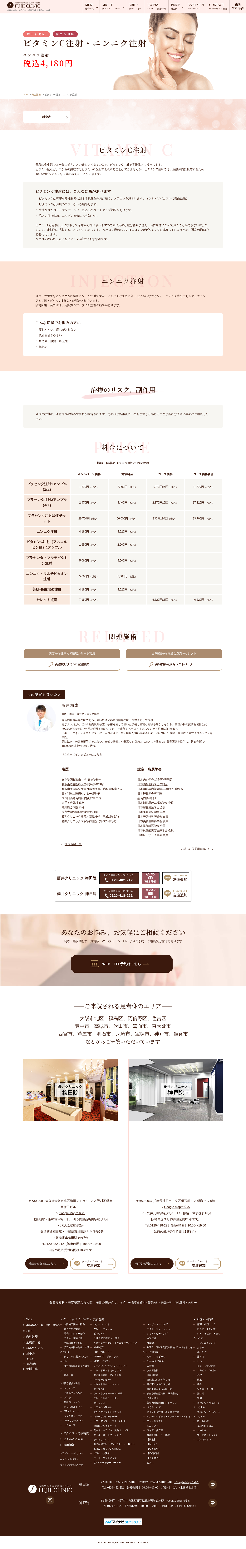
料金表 (30, 1354)
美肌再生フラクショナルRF (108, 1412)
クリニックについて (76, 1319)
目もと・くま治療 (206, 1329)
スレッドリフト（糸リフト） (109, 1370)
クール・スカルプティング (107, 1435)
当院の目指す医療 (73, 1342)
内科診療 (32, 1336)
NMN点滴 (99, 1347)
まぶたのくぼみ (205, 1425)
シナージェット (102, 1324)
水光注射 (151, 1338)
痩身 (199, 1384)
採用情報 (69, 1445)
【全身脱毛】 (154, 1458)
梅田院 (84, 1484)
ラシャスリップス (73, 1416)
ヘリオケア (70, 1388)
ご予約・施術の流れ (74, 1338)
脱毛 (199, 1379)
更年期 (200, 1393)
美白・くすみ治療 (206, 1366)
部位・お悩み (205, 1319)
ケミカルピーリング (157, 1333)
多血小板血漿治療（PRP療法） (163, 1393)
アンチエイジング (206, 1342)
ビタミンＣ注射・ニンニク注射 (163, 1412)
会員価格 (31, 1363)
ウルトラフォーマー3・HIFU (108, 1393)
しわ (199, 1361)
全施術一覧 (33, 1342)
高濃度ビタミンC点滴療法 (107, 1448)
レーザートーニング (157, 1324)
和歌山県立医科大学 (74, 784)
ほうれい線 (203, 1421)
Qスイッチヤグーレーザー (107, 1462)
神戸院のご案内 (72, 1329)
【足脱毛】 (152, 1444)
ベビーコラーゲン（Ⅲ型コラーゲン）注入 (115, 1342)
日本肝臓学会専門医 (149, 793)
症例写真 (32, 1369)
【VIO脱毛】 (153, 1453)
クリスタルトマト (73, 1406)
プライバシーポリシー (71, 1453)
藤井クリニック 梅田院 (76, 878)
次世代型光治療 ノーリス (107, 1338)
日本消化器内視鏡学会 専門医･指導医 (160, 789)
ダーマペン (99, 1389)
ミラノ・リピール (156, 1356)
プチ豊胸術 (152, 1370)
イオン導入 (152, 1398)
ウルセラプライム (103, 1329)
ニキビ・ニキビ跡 (206, 1370)
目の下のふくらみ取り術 (159, 1389)
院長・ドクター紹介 (74, 1333)
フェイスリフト (155, 1421)
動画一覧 (68, 1375)
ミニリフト (152, 1425)
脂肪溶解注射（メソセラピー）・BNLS (114, 1444)
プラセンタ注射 (102, 1453)
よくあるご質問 (73, 1439)
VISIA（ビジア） (102, 1361)
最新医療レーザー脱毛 (158, 1435)
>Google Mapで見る (186, 1482)
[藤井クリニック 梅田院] (70, 1119)
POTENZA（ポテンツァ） (107, 1356)
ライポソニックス (103, 1439)
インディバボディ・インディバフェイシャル (170, 1416)
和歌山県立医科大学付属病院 (79, 789)
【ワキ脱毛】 (154, 1448)
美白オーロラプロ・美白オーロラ (111, 1430)
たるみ (200, 1347)
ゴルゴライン (204, 1439)
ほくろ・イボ (154, 1407)
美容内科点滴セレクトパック (162, 1402)
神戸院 (84, 1503)
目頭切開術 (152, 1375)
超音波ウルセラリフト (105, 1425)
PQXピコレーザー (103, 1352)
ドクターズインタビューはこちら (82, 754)
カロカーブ (70, 1425)
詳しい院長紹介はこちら (198, 848)
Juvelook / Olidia (155, 1361)
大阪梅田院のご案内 (74, 1324)
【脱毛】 (151, 1439)
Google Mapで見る (72, 1213)
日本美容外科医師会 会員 (152, 816)
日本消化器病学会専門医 (152, 784)
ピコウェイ (99, 1333)
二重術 (150, 1366)
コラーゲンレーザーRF (105, 1416)
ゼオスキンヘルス (73, 1393)
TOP (25, 94)
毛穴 (199, 1375)
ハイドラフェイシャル (158, 1329)
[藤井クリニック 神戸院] (176, 1119)
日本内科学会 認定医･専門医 (154, 779)
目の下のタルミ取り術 (158, 1384)
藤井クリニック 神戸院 (76, 894)
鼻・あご (201, 1352)
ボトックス (99, 1402)
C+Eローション (72, 1402)
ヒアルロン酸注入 (103, 1407)
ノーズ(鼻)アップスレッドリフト (110, 1366)
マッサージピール (103, 1379)
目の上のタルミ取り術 (158, 1379)
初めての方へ (34, 1348)
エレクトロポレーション (106, 1384)
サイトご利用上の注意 (71, 1465)
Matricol (151, 1342)
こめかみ (201, 1430)
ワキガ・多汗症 (155, 1430)
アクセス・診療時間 (76, 1433)
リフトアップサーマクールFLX (109, 1421)
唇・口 (200, 1356)
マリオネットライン (207, 1435)
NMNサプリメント (73, 1420)
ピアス (150, 1462)
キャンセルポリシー (70, 1459)
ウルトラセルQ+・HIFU (106, 1398)
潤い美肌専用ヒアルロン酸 (107, 1375)
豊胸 (199, 1398)
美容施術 (36, 94)
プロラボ (68, 1397)
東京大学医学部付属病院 (77, 812)
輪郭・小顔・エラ (206, 1324)
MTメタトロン (71, 1411)
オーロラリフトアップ (105, 1458)
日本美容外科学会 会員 (151, 812)
